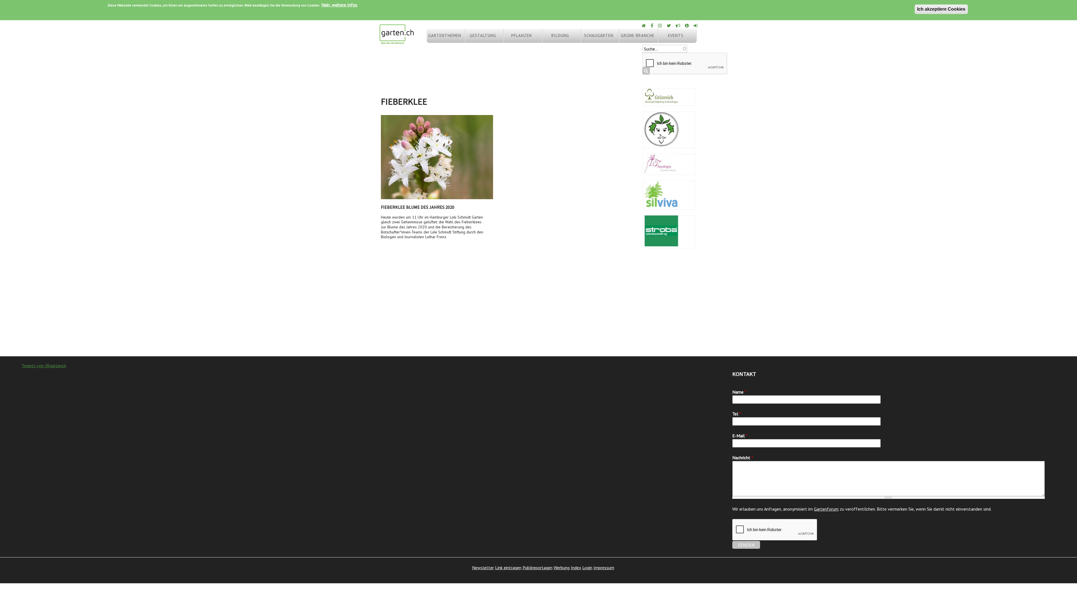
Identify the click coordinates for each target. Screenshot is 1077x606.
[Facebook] (652, 25)
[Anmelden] (696, 25)
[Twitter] (669, 25)
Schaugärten (598, 35)
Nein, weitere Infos (339, 5)
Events (676, 35)
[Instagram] (660, 25)
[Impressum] (687, 25)
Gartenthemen (444, 35)
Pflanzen (521, 35)
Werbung (562, 567)
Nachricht (742, 457)
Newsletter (483, 567)
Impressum (603, 567)
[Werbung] (678, 25)
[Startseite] (397, 41)
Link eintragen (508, 567)
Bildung (560, 35)
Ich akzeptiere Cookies (941, 9)
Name (739, 392)
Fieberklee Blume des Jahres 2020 (417, 207)
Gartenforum (826, 509)
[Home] (644, 25)
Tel (736, 414)
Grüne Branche (637, 35)
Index (576, 567)
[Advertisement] (538, 311)
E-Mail (739, 436)
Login (587, 567)
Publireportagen (538, 567)
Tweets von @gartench (44, 365)
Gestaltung (483, 35)
